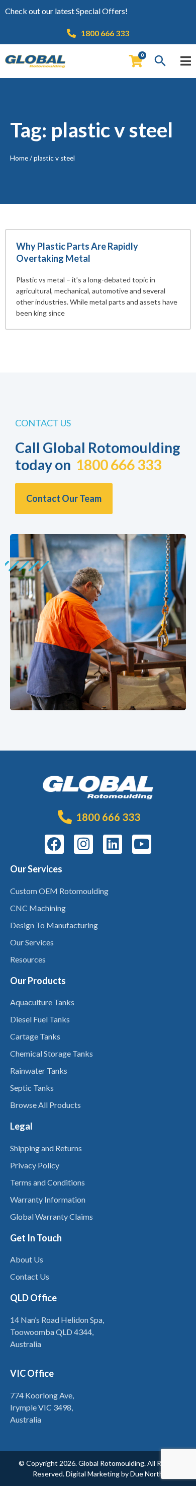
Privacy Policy (34, 1165)
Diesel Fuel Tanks (40, 1019)
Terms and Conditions (47, 1182)
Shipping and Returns (46, 1148)
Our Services (32, 942)
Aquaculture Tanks (42, 1002)
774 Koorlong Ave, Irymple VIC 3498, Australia (42, 1407)
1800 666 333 (118, 464)
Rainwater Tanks (38, 1070)
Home (19, 158)
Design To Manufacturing (54, 925)
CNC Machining (38, 908)
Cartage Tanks (35, 1036)
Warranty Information (47, 1199)
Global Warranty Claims (51, 1216)
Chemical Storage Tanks (51, 1053)
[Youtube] (141, 844)
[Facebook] (54, 844)
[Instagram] (83, 844)
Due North (146, 1473)
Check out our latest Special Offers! (66, 11)
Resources (28, 959)
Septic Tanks (32, 1087)
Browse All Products (45, 1104)
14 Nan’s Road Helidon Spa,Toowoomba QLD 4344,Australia (57, 1332)
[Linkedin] (112, 844)
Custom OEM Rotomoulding (59, 891)
